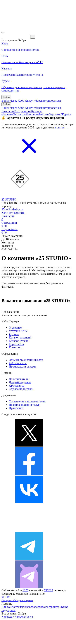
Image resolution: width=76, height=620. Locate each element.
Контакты (15, 347)
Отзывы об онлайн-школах (26, 359)
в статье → (61, 127)
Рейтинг (44, 114)
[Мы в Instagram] (29, 530)
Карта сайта (16, 344)
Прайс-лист (16, 408)
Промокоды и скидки (22, 366)
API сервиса (16, 385)
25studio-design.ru (12, 209)
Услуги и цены (18, 330)
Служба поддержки (21, 388)
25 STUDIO (8, 199)
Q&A (11, 616)
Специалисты (22, 111)
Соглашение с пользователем (27, 401)
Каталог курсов (18, 340)
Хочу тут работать (12, 212)
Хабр (4, 616)
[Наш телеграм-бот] (29, 587)
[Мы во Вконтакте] (29, 502)
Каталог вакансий (20, 337)
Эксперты (19, 114)
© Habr (5, 597)
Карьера (20, 616)
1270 (25, 590)
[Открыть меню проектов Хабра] (2, 32)
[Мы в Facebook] (29, 473)
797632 (48, 590)
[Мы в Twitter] (29, 445)
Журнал (66, 114)
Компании (32, 114)
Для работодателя (20, 382)
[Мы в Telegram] (29, 558)
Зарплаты (55, 114)
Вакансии (7, 111)
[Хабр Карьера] (15, 36)
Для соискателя (18, 379)
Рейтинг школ (18, 363)
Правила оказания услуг (24, 404)
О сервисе (15, 327)
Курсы (29, 616)
